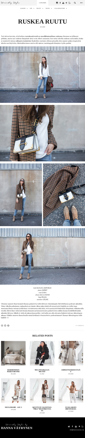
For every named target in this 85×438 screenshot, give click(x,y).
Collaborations (59, 8)
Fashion (22, 8)
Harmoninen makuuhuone (13, 370)
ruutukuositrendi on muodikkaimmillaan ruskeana (43, 36)
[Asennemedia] (69, 3)
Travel (48, 8)
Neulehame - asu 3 (13, 407)
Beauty (39, 8)
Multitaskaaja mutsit (42, 370)
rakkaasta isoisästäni (23, 41)
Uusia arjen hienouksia (70, 408)
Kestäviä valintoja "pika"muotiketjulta (42, 408)
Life (31, 8)
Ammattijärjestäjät (70, 370)
